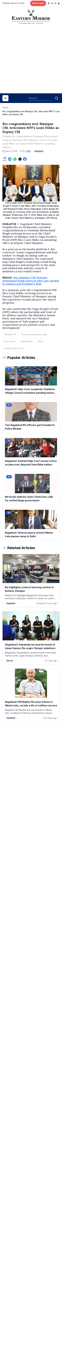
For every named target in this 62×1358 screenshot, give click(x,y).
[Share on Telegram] (10, 159)
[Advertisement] (31, 60)
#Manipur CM (10, 334)
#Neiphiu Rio (26, 341)
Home (5, 107)
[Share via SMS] (20, 159)
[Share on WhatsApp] (15, 159)
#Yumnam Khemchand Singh (34, 334)
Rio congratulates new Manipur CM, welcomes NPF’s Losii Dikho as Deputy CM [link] (30, 113)
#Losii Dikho (9, 341)
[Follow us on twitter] (52, 3)
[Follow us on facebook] (49, 3)
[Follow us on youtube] (59, 3)
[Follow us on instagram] (55, 3)
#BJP (40, 341)
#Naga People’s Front (13, 348)
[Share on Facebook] (25, 159)
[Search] (57, 98)
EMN (28, 151)
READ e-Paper (38, 3)
